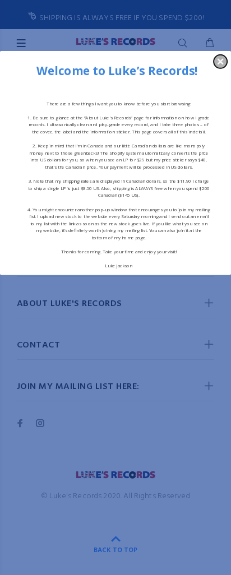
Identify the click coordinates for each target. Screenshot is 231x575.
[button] (220, 61)
